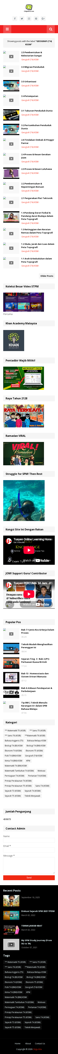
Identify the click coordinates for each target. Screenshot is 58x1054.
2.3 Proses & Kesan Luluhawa (36, 169)
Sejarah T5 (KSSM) (13, 795)
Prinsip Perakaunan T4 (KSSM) (18, 780)
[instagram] (29, 18)
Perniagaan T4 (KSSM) (14, 775)
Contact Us (40, 1043)
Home (17, 1043)
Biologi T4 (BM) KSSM (36, 745)
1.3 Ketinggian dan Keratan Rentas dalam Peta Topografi (37, 231)
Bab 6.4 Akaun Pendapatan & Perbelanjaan (36, 690)
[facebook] (14, 18)
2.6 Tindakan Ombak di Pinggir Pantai (37, 141)
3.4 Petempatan (29, 96)
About (28, 1043)
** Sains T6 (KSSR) (13, 735)
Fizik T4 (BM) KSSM (13, 755)
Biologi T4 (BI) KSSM (14, 745)
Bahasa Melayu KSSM (36, 740)
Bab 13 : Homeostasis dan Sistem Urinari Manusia (35, 675)
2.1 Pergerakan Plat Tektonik (37, 198)
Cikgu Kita (37, 1049)
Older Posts (46, 275)
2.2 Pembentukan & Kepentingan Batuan (32, 185)
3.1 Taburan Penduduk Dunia (37, 110)
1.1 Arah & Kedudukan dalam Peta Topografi (36, 260)
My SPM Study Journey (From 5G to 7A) (36, 942)
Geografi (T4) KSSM (33, 755)
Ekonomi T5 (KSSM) (34, 750)
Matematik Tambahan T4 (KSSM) (19, 770)
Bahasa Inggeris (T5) (14, 740)
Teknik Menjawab (32, 795)
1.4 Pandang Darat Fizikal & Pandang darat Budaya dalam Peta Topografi (37, 215)
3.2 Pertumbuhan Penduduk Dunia (36, 127)
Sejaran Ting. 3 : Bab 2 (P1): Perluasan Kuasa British (35, 660)
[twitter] (21, 18)
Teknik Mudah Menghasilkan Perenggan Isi (37, 646)
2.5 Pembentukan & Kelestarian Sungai (31, 54)
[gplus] (43, 18)
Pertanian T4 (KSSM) (37, 775)
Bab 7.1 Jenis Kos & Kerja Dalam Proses (37, 631)
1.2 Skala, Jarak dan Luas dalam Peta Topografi (37, 246)
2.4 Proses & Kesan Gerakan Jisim (36, 156)
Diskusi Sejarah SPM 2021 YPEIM (38, 911)
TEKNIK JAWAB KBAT (31, 925)
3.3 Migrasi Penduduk (32, 66)
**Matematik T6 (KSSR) (35, 735)
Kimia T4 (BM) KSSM (13, 760)
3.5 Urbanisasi (28, 81)
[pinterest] (36, 18)
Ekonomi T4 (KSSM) (13, 750)
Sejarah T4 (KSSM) (32, 790)
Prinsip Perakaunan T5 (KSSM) (18, 785)
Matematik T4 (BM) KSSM (16, 765)
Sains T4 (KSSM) (42, 785)
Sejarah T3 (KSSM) (13, 790)
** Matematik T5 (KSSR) (15, 730)
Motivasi (41, 770)
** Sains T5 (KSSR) (38, 730)
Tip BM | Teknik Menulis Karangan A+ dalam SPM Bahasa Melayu (34, 705)
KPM (28, 760)
